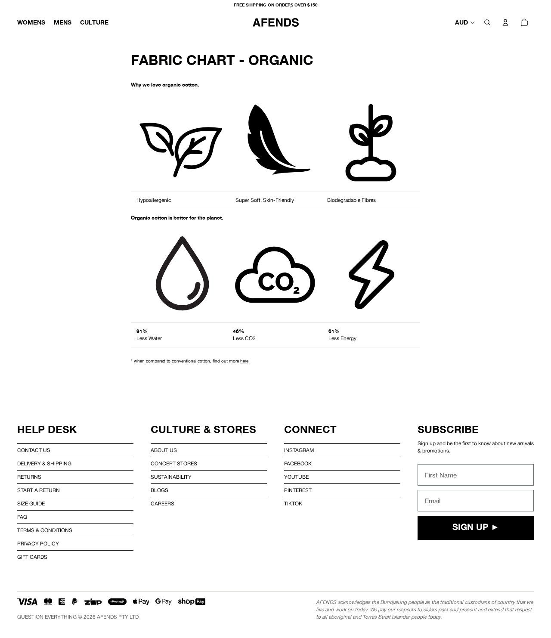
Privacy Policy (38, 544)
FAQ (22, 517)
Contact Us (33, 450)
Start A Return (38, 490)
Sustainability (171, 477)
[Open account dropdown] (505, 22)
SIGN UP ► (475, 528)
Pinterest (298, 490)
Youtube (296, 477)
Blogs (159, 490)
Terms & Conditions (44, 530)
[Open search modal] (487, 22)
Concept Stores (174, 464)
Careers (162, 504)
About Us (164, 450)
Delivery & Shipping (44, 464)
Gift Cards (32, 557)
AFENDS (107, 617)
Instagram (299, 450)
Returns (29, 477)
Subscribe (448, 429)
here (244, 360)
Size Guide (31, 504)
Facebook (298, 464)
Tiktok (293, 504)
